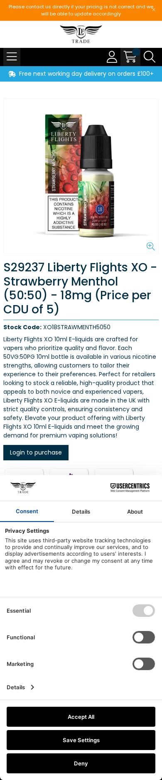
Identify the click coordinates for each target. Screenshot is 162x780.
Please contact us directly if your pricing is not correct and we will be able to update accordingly (81, 10)
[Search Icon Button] (149, 57)
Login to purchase (36, 452)
